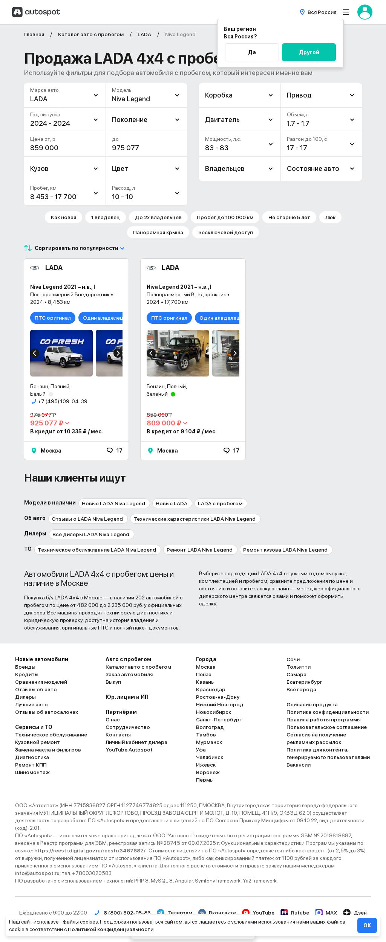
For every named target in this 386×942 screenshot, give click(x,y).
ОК (367, 925)
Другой (309, 52)
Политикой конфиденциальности (110, 929)
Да (252, 52)
